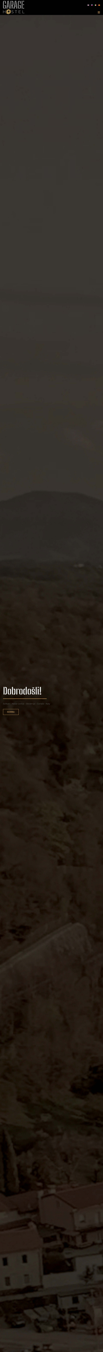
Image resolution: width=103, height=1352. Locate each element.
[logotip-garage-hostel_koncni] (13, 2)
